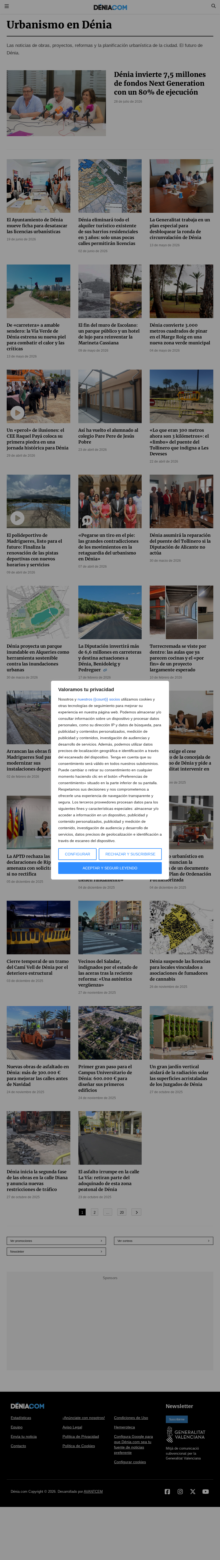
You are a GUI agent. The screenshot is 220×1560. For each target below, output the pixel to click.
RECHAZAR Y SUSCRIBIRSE (130, 854)
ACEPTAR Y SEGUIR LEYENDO (110, 868)
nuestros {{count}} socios (99, 699)
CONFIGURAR (77, 854)
